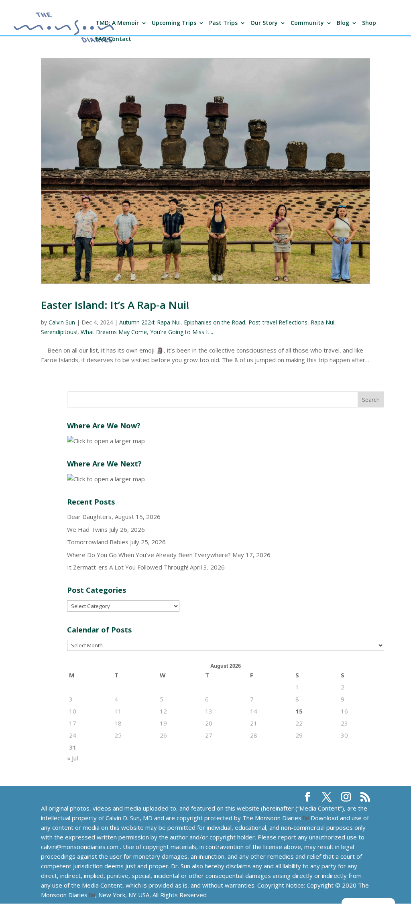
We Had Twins (87, 529)
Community (307, 23)
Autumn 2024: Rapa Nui (150, 322)
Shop (369, 23)
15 (299, 711)
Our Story (264, 23)
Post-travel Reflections (277, 322)
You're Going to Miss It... (181, 332)
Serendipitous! (59, 332)
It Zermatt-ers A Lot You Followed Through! (127, 567)
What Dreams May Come (114, 332)
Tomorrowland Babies (97, 542)
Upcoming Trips (174, 23)
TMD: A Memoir (117, 23)
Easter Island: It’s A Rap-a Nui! (115, 305)
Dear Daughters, (90, 517)
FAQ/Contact (113, 39)
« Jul (72, 758)
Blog (343, 23)
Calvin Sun (62, 322)
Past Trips (223, 23)
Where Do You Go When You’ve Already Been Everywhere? (149, 555)
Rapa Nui (322, 322)
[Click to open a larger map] (106, 441)
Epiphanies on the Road (214, 322)
